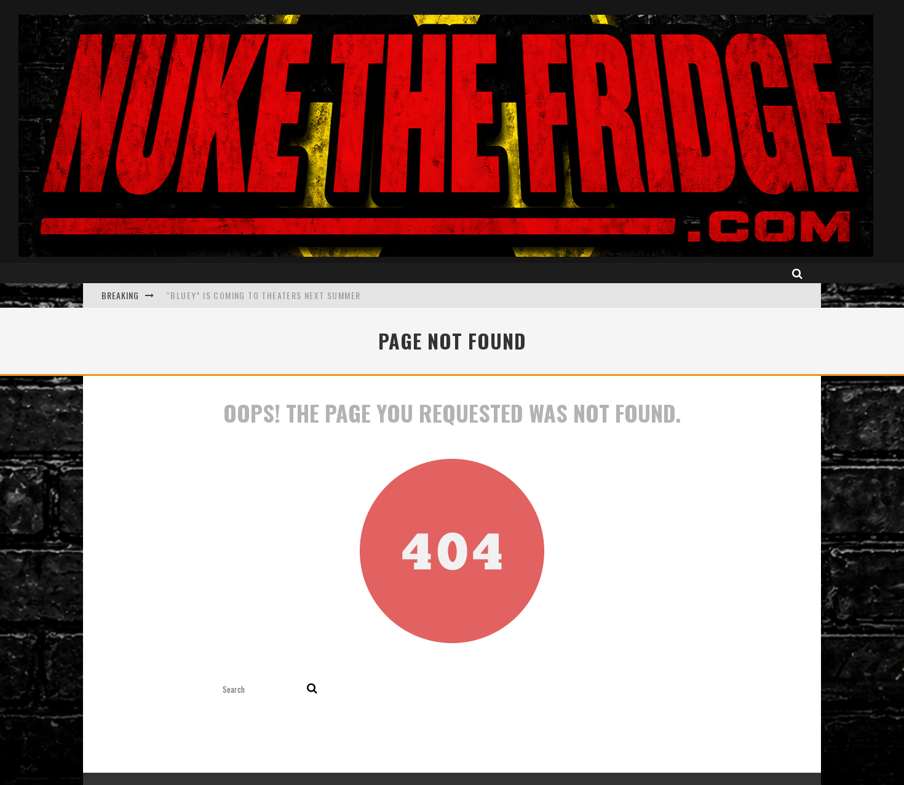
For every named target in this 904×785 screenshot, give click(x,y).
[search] (312, 689)
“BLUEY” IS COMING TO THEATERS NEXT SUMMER (263, 295)
